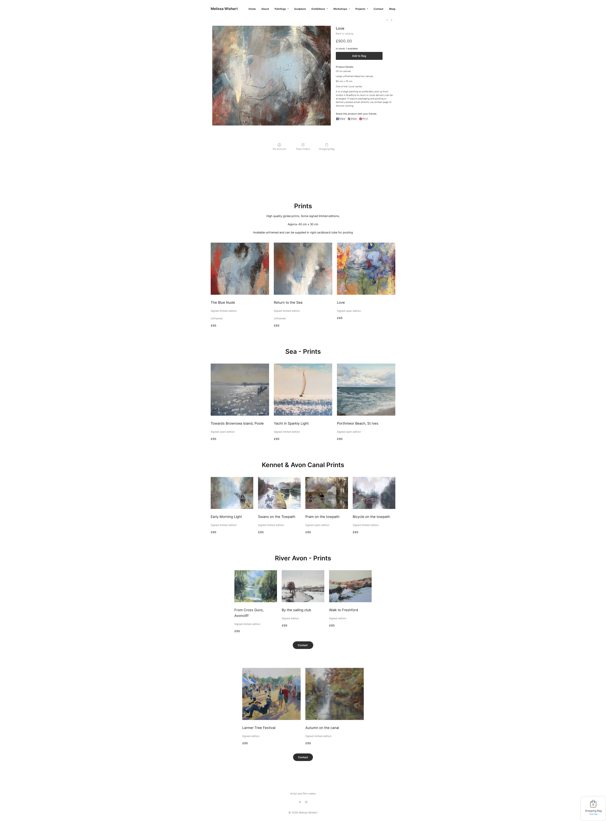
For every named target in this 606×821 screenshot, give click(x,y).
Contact (303, 645)
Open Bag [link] (593, 814)
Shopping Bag (327, 148)
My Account (279, 148)
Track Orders (303, 148)
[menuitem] (387, 20)
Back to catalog (344, 33)
